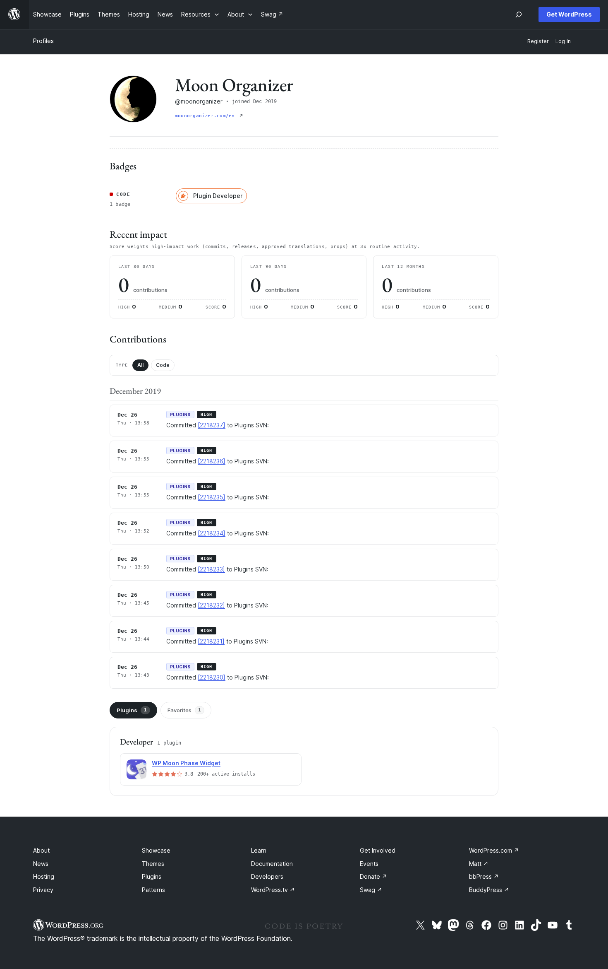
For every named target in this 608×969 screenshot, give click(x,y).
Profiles (43, 40)
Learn (258, 850)
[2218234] (211, 533)
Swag (371, 889)
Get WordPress (569, 14)
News (40, 863)
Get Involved (377, 850)
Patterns (153, 889)
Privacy (43, 889)
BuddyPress (489, 889)
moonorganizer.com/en (206, 115)
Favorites (184, 710)
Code (163, 365)
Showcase (156, 850)
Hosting (43, 876)
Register (538, 41)
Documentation (272, 863)
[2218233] (211, 569)
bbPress (484, 876)
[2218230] (211, 677)
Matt (478, 863)
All (140, 365)
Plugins (132, 710)
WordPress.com (494, 850)
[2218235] (211, 497)
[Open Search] (518, 14)
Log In (563, 41)
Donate (373, 876)
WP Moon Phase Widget (186, 763)
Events (369, 863)
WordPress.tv (273, 889)
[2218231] (211, 641)
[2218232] (211, 605)
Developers (267, 876)
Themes (153, 863)
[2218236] (211, 461)
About (41, 850)
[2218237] (211, 425)
